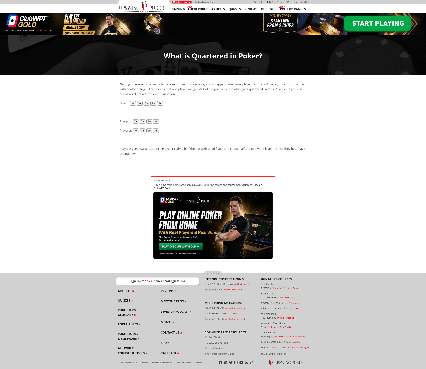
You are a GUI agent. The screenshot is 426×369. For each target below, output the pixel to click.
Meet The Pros (172, 301)
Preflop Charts (213, 337)
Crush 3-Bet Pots (214, 348)
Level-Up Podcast (175, 312)
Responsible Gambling (162, 362)
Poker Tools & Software (128, 336)
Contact (280, 2)
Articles (124, 291)
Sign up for (157, 281)
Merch (263, 2)
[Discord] (225, 363)
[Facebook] (220, 363)
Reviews (167, 291)
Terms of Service (183, 362)
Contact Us (170, 332)
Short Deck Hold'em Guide (219, 353)
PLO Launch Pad (223, 289)
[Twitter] (231, 363)
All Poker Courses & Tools (131, 350)
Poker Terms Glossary (128, 312)
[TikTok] (251, 363)
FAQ (271, 2)
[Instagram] (236, 363)
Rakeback (168, 353)
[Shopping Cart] (287, 2)
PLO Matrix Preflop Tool (274, 353)
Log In (294, 2)
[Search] (255, 2)
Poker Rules (128, 324)
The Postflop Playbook (228, 284)
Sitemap (144, 362)
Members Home (181, 2)
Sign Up (304, 2)
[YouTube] (241, 363)
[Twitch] (246, 363)
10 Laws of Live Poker (217, 342)
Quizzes (124, 300)
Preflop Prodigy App (204, 2)
